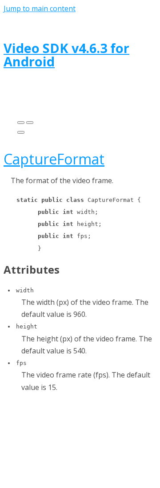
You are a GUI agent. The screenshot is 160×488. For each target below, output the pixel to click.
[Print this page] (20, 132)
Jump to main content (40, 8)
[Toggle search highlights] (20, 122)
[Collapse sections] (29, 122)
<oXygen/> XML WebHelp (103, 441)
